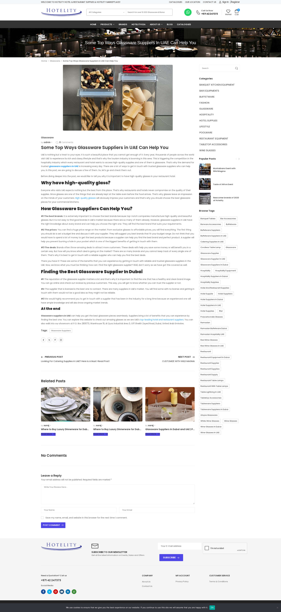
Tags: (44, 330)
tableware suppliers (210, 403)
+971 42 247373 (209, 14)
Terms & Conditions (218, 581)
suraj (46, 425)
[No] (277, 607)
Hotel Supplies (208, 120)
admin (47, 142)
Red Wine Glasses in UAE (212, 345)
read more (46, 434)
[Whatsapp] (188, 12)
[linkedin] (68, 591)
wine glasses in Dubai (211, 426)
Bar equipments (209, 90)
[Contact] (198, 12)
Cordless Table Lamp (211, 247)
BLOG (170, 24)
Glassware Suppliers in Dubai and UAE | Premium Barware (178, 429)
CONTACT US (209, 2)
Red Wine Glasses (209, 340)
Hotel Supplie (207, 293)
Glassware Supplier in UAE (213, 259)
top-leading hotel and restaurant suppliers (162, 319)
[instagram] (55, 591)
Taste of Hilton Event (223, 184)
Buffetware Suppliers (210, 230)
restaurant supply (209, 374)
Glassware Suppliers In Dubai (214, 264)
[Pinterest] (55, 340)
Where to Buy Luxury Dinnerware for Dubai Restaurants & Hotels (78, 429)
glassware (231, 247)
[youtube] (61, 591)
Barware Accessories (211, 224)
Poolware (205, 132)
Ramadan (205, 322)
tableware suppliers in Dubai (214, 409)
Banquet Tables (208, 218)
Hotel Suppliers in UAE (211, 305)
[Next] (239, 159)
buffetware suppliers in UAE (213, 235)
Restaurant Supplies (210, 368)
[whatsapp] (74, 591)
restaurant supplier (210, 363)
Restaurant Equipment (213, 138)
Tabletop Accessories (213, 144)
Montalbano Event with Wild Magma (224, 170)
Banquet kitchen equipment (217, 84)
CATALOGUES (175, 2)
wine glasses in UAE (210, 432)
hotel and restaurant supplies (215, 287)
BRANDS (123, 24)
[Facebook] (43, 340)
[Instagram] (61, 340)
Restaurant (206, 351)
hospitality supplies (210, 282)
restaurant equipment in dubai (215, 357)
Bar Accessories (228, 218)
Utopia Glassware (209, 415)
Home (44, 61)
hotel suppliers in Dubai (212, 299)
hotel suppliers (225, 293)
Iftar (221, 311)
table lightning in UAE (211, 392)
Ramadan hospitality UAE (212, 334)
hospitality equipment (225, 270)
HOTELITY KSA (138, 24)
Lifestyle (204, 126)
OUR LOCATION (192, 2)
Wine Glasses (207, 150)
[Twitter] (49, 340)
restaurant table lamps (212, 380)
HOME (93, 24)
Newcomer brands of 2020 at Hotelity (226, 199)
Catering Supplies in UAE (212, 241)
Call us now (207, 10)
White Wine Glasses (210, 421)
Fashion (204, 102)
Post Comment (51, 525)
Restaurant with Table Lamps (214, 386)
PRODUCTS (106, 24)
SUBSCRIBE (169, 557)
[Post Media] (205, 184)
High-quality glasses (85, 198)
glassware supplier (210, 253)
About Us (146, 581)
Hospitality (206, 114)
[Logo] (61, 12)
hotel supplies (207, 311)
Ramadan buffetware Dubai (214, 328)
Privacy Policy (182, 581)
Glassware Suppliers (61, 330)
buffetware (207, 96)
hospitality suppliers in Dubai (214, 276)
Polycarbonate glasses (212, 316)
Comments (66, 142)
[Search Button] (169, 12)
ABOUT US (155, 24)
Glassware (55, 61)
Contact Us (147, 586)
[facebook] (43, 591)
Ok (212, 607)
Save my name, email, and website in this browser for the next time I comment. (86, 517)
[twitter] (49, 591)
